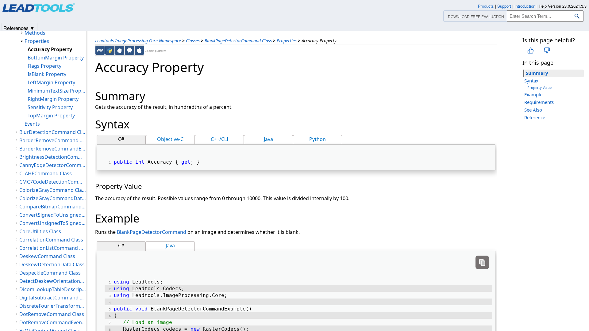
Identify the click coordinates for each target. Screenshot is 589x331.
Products (486, 6)
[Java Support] (119, 50)
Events (32, 123)
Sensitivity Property (50, 107)
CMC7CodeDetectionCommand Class (52, 181)
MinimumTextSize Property (57, 90)
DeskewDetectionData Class (52, 264)
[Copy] (482, 262)
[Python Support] (109, 50)
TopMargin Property (51, 115)
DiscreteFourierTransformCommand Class (52, 305)
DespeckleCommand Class (50, 272)
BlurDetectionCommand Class (52, 132)
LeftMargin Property (51, 82)
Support (504, 6)
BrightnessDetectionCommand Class (52, 157)
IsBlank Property (47, 74)
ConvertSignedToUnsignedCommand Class (52, 214)
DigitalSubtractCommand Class (52, 297)
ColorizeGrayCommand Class (52, 190)
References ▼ (19, 28)
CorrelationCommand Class (51, 239)
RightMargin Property (53, 99)
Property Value (539, 87)
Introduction (524, 6)
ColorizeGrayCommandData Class (52, 198)
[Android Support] (129, 50)
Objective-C (170, 139)
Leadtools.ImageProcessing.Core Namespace (138, 41)
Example (533, 94)
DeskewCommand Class (47, 256)
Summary (537, 73)
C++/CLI (219, 139)
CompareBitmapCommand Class (52, 206)
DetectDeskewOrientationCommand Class (52, 281)
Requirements (539, 102)
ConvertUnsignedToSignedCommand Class (52, 223)
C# (121, 139)
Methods (35, 32)
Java (268, 139)
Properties (287, 41)
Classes (193, 41)
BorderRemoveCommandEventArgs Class (52, 148)
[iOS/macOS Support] (139, 50)
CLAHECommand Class (45, 173)
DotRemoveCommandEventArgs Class (52, 322)
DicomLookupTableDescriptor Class (52, 289)
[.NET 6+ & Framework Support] (100, 50)
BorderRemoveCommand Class (52, 140)
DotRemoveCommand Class (51, 314)
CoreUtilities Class (40, 231)
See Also (533, 110)
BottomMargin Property (56, 57)
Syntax (531, 81)
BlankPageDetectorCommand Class (238, 41)
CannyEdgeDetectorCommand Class (52, 165)
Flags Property (44, 66)
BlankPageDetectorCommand (151, 232)
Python (317, 139)
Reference (534, 117)
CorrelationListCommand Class (52, 248)
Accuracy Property (50, 49)
